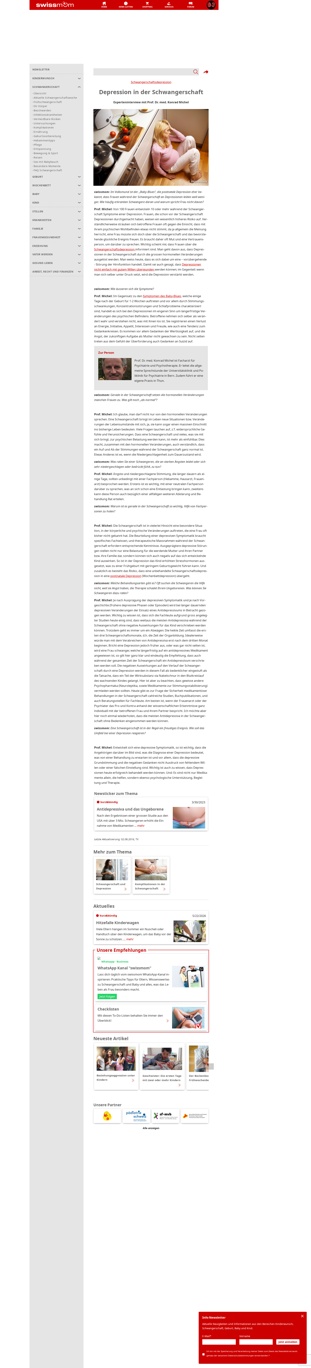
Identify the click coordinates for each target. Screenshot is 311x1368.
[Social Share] (206, 72)
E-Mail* (206, 1336)
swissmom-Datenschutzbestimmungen (236, 1355)
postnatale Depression (125, 576)
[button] (104, 5)
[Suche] (146, 71)
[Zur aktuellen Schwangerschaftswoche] (211, 5)
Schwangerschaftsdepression (151, 82)
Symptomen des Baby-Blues (162, 296)
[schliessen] (302, 1316)
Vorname (244, 1336)
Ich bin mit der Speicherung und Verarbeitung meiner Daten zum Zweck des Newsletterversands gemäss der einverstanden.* (251, 1353)
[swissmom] (62, 5)
